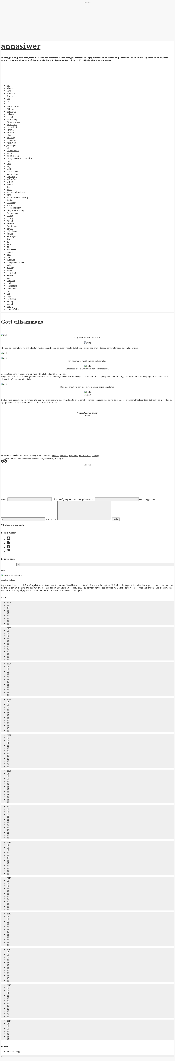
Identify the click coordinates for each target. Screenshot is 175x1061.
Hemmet (10, 129)
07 (8, 608)
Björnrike (11, 93)
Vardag (10, 220)
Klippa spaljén (13, 155)
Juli (8, 148)
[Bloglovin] (8, 539)
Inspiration (11, 140)
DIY (8, 98)
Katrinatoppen (13, 150)
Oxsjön (10, 181)
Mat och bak (12, 174)
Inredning (11, 137)
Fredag (10, 116)
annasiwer (20, 46)
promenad (11, 272)
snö (8, 293)
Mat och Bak (12, 171)
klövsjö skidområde (15, 262)
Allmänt (10, 88)
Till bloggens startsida (12, 525)
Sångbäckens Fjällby (15, 210)
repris (9, 278)
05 (8, 613)
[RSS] (8, 551)
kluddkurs (11, 259)
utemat (10, 304)
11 (8, 633)
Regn (9, 187)
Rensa (9, 189)
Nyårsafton (12, 179)
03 (8, 618)
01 (8, 623)
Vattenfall (11, 223)
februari (10, 233)
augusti (10, 228)
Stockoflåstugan (14, 207)
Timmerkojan (12, 213)
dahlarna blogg (13, 1051)
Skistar (9, 205)
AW (8, 85)
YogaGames (12, 226)
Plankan (10, 184)
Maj (8, 166)
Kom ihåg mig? (62, 499)
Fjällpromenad (13, 106)
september (11, 288)
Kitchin (9, 153)
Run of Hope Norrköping (17, 197)
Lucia (9, 163)
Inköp (9, 135)
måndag (10, 267)
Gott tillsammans (22, 322)
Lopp (9, 161)
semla (9, 283)
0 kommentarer (12, 455)
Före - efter (12, 124)
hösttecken (11, 249)
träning (10, 301)
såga (9, 296)
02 (8, 621)
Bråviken (10, 96)
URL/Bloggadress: (147, 499)
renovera (10, 275)
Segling (10, 200)
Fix (8, 103)
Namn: (4, 499)
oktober (10, 270)
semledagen (12, 285)
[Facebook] (8, 547)
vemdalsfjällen (13, 309)
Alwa (9, 90)
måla (9, 265)
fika (8, 239)
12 (8, 630)
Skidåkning (11, 202)
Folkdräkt (11, 114)
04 (8, 615)
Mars (9, 168)
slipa (9, 291)
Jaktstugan (11, 145)
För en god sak (13, 122)
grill (8, 246)
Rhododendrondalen (16, 192)
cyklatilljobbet (13, 231)
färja (9, 244)
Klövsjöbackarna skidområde (19, 158)
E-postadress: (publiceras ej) (81, 499)
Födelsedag (12, 119)
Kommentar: (51, 519)
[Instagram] (8, 543)
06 (8, 610)
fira (8, 241)
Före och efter (13, 127)
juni (8, 257)
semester (11, 280)
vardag (10, 306)
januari (10, 252)
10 (8, 635)
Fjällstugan (11, 109)
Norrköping (12, 176)
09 (8, 638)
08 (8, 605)
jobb (9, 254)
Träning (10, 215)
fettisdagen (12, 236)
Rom (9, 194)
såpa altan (11, 298)
